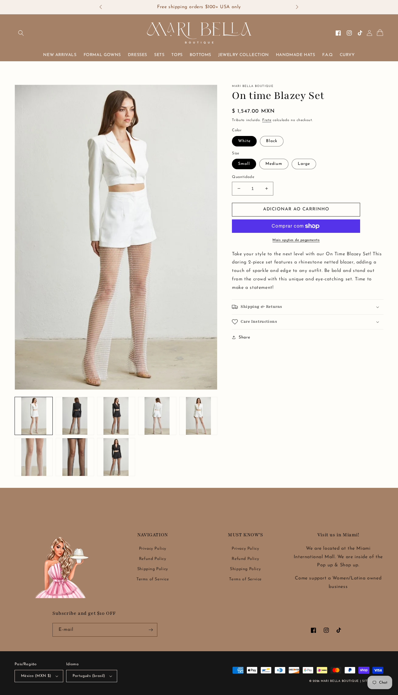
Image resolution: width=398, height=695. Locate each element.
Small (244, 164)
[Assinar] (150, 630)
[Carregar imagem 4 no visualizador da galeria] (157, 416)
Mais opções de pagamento (296, 240)
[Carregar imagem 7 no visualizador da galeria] (75, 457)
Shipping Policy (152, 569)
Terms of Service (152, 579)
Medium (273, 164)
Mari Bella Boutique (340, 681)
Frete (267, 120)
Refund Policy (152, 559)
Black (271, 141)
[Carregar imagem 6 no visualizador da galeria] (34, 457)
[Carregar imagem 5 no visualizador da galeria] (198, 416)
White (244, 141)
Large (304, 164)
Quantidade (243, 177)
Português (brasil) (89, 676)
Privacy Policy (152, 548)
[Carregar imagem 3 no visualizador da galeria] (116, 416)
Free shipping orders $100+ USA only (199, 7)
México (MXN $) (36, 676)
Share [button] (244, 337)
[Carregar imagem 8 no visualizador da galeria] (116, 457)
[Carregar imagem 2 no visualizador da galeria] (75, 416)
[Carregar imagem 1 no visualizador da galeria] (34, 416)
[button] (104, 7)
